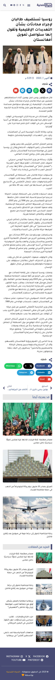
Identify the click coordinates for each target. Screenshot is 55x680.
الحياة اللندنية (13, 672)
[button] (29, 5)
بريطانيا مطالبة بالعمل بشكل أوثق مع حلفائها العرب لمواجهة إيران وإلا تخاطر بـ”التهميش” (19, 604)
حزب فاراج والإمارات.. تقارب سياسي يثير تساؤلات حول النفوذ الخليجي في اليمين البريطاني (18, 620)
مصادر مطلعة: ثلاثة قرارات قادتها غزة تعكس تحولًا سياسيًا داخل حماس (18, 557)
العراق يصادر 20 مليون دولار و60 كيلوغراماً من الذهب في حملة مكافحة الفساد (18, 573)
